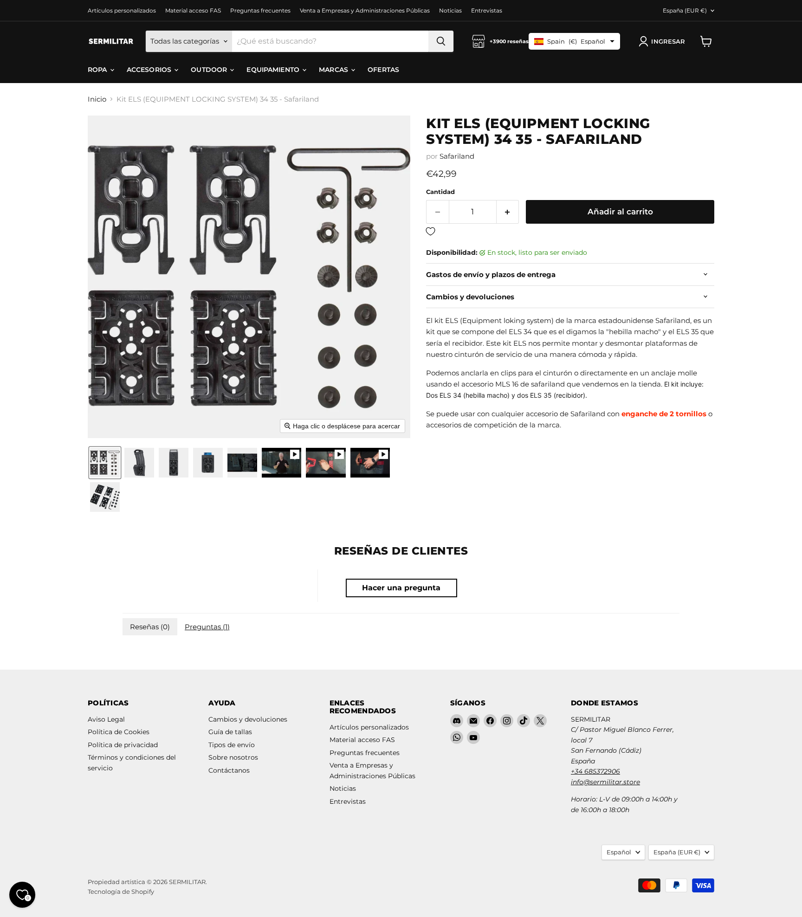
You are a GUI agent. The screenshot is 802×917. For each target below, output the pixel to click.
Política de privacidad (123, 745)
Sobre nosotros (233, 757)
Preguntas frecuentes (260, 10)
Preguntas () (207, 626)
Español (619, 852)
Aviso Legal (106, 719)
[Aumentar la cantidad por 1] (508, 212)
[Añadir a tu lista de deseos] (570, 231)
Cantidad (440, 191)
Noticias (450, 10)
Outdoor (210, 69)
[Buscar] (440, 41)
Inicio (97, 99)
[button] (664, 41)
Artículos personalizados (122, 10)
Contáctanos (229, 770)
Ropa (98, 69)
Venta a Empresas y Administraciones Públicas (365, 10)
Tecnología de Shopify (121, 891)
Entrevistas (486, 10)
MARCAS (334, 69)
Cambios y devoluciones (247, 719)
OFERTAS (383, 69)
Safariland (457, 156)
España (685, 10)
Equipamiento (273, 69)
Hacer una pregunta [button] (401, 587)
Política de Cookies (118, 732)
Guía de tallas (230, 732)
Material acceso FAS (193, 10)
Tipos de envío (231, 745)
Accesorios (150, 69)
